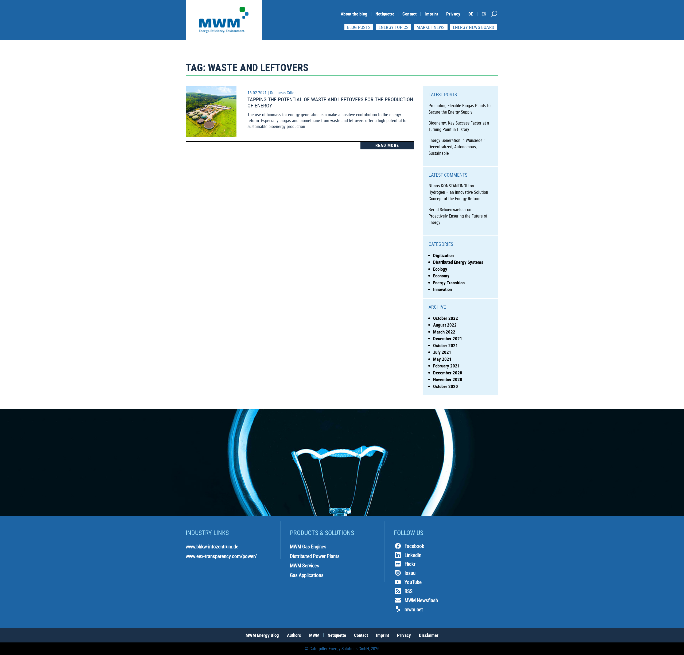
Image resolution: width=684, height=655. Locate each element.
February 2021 (446, 366)
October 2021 (445, 345)
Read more (387, 145)
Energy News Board (473, 27)
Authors (294, 635)
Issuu (410, 572)
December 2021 (447, 338)
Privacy (453, 14)
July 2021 (442, 352)
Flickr (410, 563)
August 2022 (445, 325)
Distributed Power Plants (315, 556)
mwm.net (414, 609)
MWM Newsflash (421, 600)
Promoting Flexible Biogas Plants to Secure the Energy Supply (460, 109)
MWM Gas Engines (308, 546)
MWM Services (304, 565)
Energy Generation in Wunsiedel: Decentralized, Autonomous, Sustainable (457, 146)
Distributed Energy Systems (458, 262)
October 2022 (445, 318)
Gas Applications (307, 575)
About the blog (354, 14)
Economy (441, 276)
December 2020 (447, 373)
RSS (409, 591)
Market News (431, 27)
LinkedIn (413, 555)
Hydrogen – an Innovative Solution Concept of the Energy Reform (458, 195)
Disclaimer (428, 635)
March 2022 (444, 332)
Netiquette (384, 14)
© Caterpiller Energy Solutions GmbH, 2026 (342, 649)
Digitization (443, 255)
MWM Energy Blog (262, 635)
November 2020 (447, 379)
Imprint (431, 14)
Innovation (442, 289)
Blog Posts (359, 27)
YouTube (413, 582)
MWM (314, 635)
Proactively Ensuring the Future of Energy (458, 219)
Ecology (440, 269)
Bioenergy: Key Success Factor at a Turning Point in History (459, 126)
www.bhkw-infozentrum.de (212, 546)
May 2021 (442, 359)
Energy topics (394, 27)
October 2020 (445, 386)
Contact (409, 14)
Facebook (414, 545)
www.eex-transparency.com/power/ (221, 556)
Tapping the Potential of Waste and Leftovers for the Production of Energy (330, 102)
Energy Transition (449, 283)
